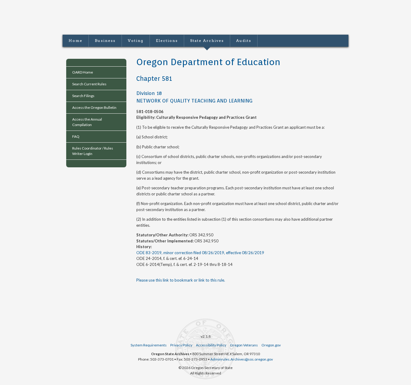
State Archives (207, 40)
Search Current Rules (89, 84)
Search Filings (83, 95)
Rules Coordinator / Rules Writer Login (92, 151)
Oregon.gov (271, 345)
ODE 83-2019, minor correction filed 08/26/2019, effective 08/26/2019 (200, 252)
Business (105, 40)
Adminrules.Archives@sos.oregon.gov (241, 359)
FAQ (75, 136)
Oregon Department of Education (208, 61)
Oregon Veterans (244, 345)
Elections (167, 40)
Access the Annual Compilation (87, 122)
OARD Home (82, 72)
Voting (136, 40)
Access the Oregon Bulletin (94, 107)
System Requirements (149, 345)
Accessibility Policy (211, 345)
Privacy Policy (181, 345)
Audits (243, 40)
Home (75, 40)
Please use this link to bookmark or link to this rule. (180, 280)
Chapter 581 (154, 78)
